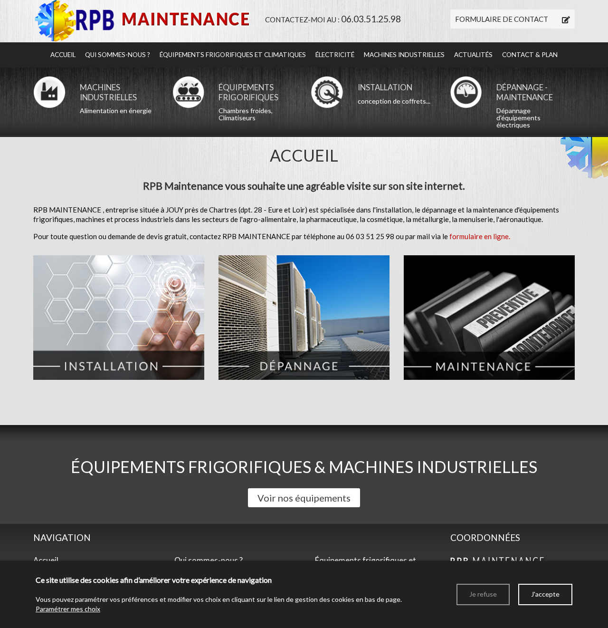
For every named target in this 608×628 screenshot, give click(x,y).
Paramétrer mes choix (68, 609)
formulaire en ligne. (479, 236)
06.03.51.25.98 (371, 18)
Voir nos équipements (304, 497)
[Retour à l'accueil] (141, 20)
